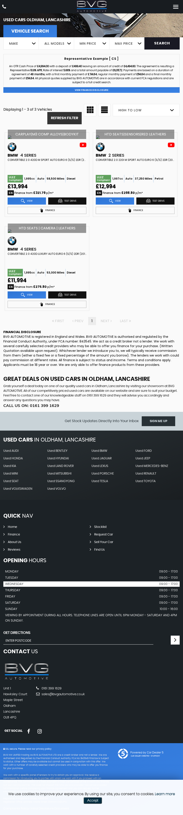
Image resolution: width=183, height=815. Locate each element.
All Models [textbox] (54, 43)
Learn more (165, 794)
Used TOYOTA (145, 481)
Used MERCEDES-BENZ (151, 466)
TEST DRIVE (70, 201)
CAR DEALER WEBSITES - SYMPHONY (145, 756)
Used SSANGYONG (61, 481)
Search (162, 43)
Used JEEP (142, 458)
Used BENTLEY (57, 450)
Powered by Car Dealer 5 (146, 752)
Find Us (99, 549)
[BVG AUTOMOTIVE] (91, 6)
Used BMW (99, 450)
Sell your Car (103, 542)
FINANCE (50, 210)
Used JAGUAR (102, 458)
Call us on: (31, 405)
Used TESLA (100, 481)
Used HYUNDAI (58, 458)
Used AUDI (11, 450)
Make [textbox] (13, 43)
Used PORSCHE (103, 473)
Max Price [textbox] (124, 43)
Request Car (103, 534)
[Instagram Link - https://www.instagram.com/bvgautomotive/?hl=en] (40, 731)
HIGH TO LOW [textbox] (130, 110)
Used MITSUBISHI (59, 473)
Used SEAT (11, 481)
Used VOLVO (56, 488)
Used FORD (143, 450)
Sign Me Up (158, 421)
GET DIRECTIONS (16, 633)
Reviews (14, 549)
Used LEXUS (100, 466)
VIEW (29, 201)
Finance (14, 534)
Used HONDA (13, 458)
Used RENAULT (145, 473)
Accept (92, 800)
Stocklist (100, 527)
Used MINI (10, 473)
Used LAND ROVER (60, 466)
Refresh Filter (64, 118)
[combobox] (21, 43)
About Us (14, 542)
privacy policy (43, 749)
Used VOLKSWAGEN (17, 488)
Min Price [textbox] (88, 43)
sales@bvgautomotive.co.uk (63, 694)
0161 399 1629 (96, 395)
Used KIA (9, 466)
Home (12, 527)
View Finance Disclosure (91, 90)
